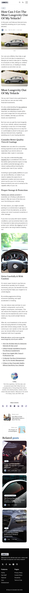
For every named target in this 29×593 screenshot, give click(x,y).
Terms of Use (18, 580)
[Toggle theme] (23, 2)
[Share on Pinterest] (10, 406)
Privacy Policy (18, 572)
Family (3, 572)
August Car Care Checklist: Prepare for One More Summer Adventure (14, 465)
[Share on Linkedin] (18, 406)
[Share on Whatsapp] (14, 406)
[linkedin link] (9, 564)
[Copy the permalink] (26, 406)
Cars (2, 580)
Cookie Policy (18, 575)
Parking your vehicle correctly (10, 195)
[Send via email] (22, 406)
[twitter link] (2, 564)
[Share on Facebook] (6, 406)
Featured (3, 577)
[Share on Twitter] (3, 406)
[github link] (16, 564)
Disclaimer (17, 577)
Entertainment (5, 582)
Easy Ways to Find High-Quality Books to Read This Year (18, 418)
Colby (5, 30)
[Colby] (2, 30)
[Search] (19, 2)
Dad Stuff (3, 575)
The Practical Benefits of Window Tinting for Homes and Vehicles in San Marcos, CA (14, 500)
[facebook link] (6, 564)
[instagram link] (13, 564)
